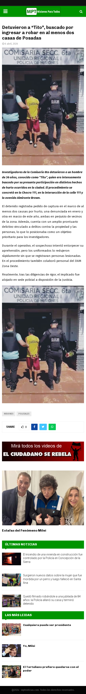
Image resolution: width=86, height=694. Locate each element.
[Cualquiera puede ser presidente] (11, 629)
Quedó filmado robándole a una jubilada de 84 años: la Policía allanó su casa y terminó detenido (52, 600)
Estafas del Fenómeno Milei (24, 530)
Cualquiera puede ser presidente (47, 625)
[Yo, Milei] (11, 650)
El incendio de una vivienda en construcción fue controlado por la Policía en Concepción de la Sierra (52, 558)
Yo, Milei (29, 646)
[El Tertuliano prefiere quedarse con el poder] (11, 671)
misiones (8, 414)
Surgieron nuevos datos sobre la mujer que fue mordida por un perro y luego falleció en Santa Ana (52, 579)
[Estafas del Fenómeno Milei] (43, 497)
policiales (23, 414)
